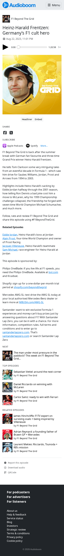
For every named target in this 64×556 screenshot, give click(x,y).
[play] (5, 47)
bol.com (53, 272)
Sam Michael (9, 249)
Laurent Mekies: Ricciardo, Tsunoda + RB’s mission (35, 446)
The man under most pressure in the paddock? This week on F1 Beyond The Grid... (36, 355)
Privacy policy (15, 537)
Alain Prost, (9, 238)
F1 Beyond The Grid (22, 18)
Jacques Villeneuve (13, 246)
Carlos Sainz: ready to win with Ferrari (36, 397)
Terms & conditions (18, 533)
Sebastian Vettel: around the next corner (37, 371)
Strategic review (16, 529)
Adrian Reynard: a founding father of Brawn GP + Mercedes (35, 433)
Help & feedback (16, 514)
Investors (12, 526)
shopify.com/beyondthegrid (30, 287)
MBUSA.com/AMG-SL (31, 302)
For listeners (16, 501)
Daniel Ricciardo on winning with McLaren (33, 386)
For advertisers (18, 497)
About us (12, 511)
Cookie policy (14, 541)
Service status (15, 518)
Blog (9, 522)
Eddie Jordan (9, 234)
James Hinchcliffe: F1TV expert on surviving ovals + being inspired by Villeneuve (34, 418)
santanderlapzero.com (15, 332)
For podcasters (18, 492)
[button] (54, 5)
